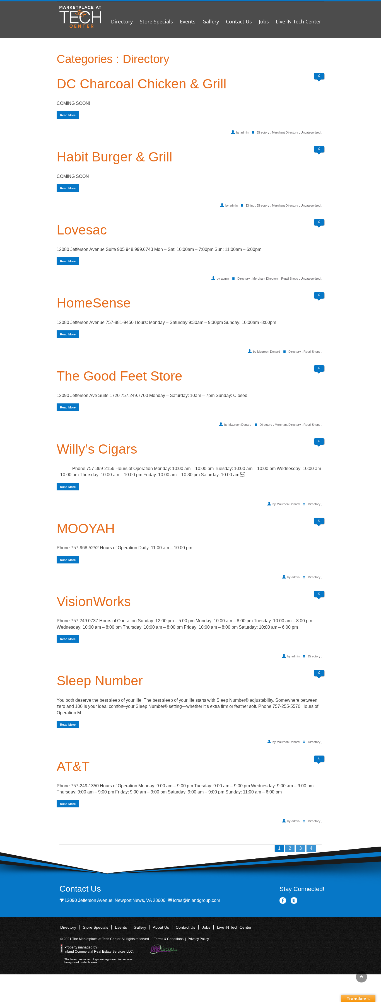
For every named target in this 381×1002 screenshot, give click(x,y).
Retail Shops (289, 278)
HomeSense (94, 303)
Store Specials (156, 21)
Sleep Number (100, 680)
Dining (250, 205)
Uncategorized (310, 132)
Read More (68, 115)
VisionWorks (94, 601)
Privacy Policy (198, 939)
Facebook (282, 900)
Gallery (210, 21)
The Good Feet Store (119, 376)
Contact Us (239, 21)
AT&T (73, 766)
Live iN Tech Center (298, 21)
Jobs (264, 21)
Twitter (294, 900)
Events (188, 21)
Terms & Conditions (169, 939)
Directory (122, 21)
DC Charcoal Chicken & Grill (141, 83)
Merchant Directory (285, 132)
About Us (161, 927)
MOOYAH (86, 528)
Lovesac (82, 229)
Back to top (361, 976)
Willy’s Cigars (97, 449)
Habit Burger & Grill (114, 156)
